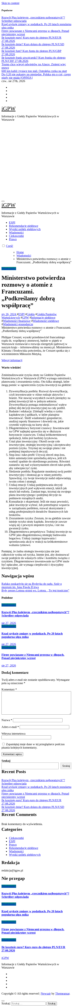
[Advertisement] (36, 160)
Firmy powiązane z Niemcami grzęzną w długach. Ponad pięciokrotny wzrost (32, 656)
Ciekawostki (16, 235)
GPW (25, 317)
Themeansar (62, 993)
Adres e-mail (10, 727)
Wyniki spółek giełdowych (25, 229)
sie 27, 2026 (8, 623)
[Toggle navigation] (2, 201)
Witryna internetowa (13, 733)
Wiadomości (16, 232)
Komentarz (9, 689)
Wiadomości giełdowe (46, 320)
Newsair (46, 993)
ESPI (12, 222)
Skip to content (10, 3)
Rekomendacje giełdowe (23, 225)
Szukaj (5, 760)
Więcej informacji (11, 360)
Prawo (13, 239)
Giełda (31, 314)
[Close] (2, 1000)
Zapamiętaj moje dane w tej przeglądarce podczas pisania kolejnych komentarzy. (33, 746)
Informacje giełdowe (43, 317)
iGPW (8, 108)
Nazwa (6, 720)
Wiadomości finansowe (17, 320)
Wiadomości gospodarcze (18, 324)
